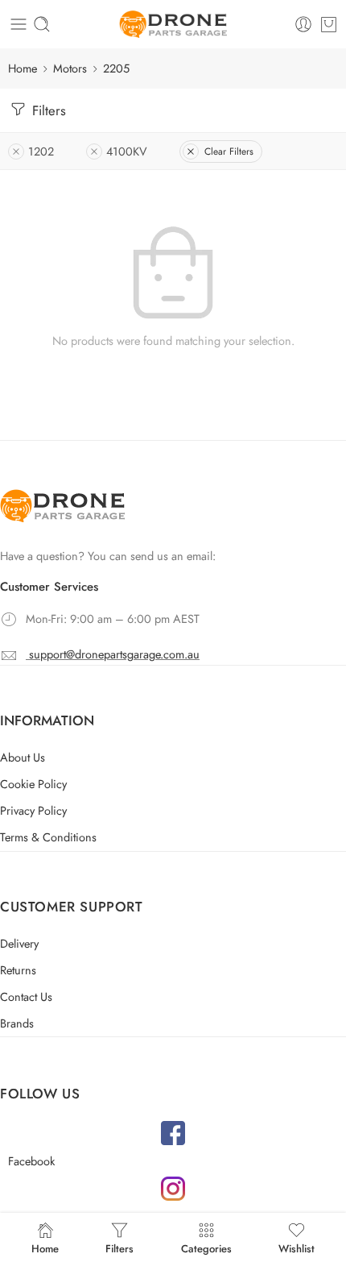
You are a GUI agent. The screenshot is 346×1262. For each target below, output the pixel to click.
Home (22, 68)
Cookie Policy (33, 783)
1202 (41, 151)
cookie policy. (212, 1190)
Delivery (19, 943)
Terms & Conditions (48, 836)
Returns (18, 969)
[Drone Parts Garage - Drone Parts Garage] (173, 24)
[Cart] (328, 24)
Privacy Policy (33, 810)
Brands (17, 1023)
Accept (173, 1228)
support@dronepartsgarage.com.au (114, 654)
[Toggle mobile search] (42, 24)
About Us (22, 757)
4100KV (126, 151)
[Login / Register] (303, 24)
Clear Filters (228, 151)
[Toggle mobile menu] (18, 24)
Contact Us (26, 996)
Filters (47, 110)
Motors (70, 68)
